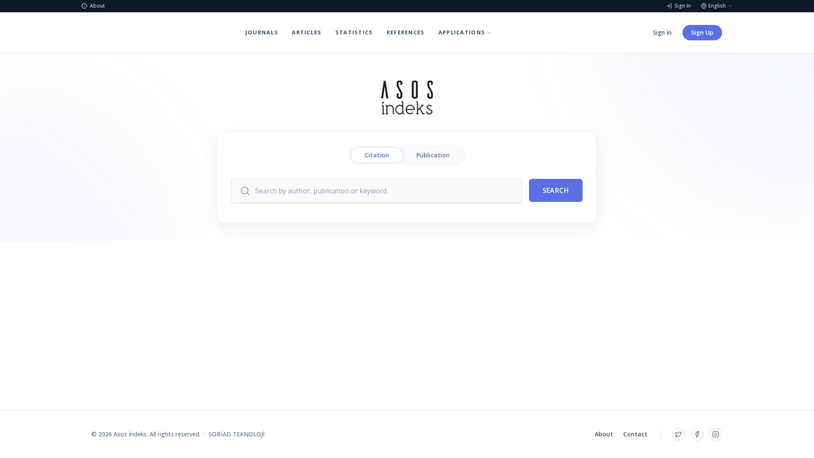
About (604, 434)
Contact (635, 434)
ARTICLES (306, 32)
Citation (377, 155)
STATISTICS (354, 32)
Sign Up (702, 32)
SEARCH (556, 190)
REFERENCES (406, 32)
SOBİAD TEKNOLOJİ (237, 434)
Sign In (662, 32)
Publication (433, 155)
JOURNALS (261, 32)
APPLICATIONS (461, 32)
